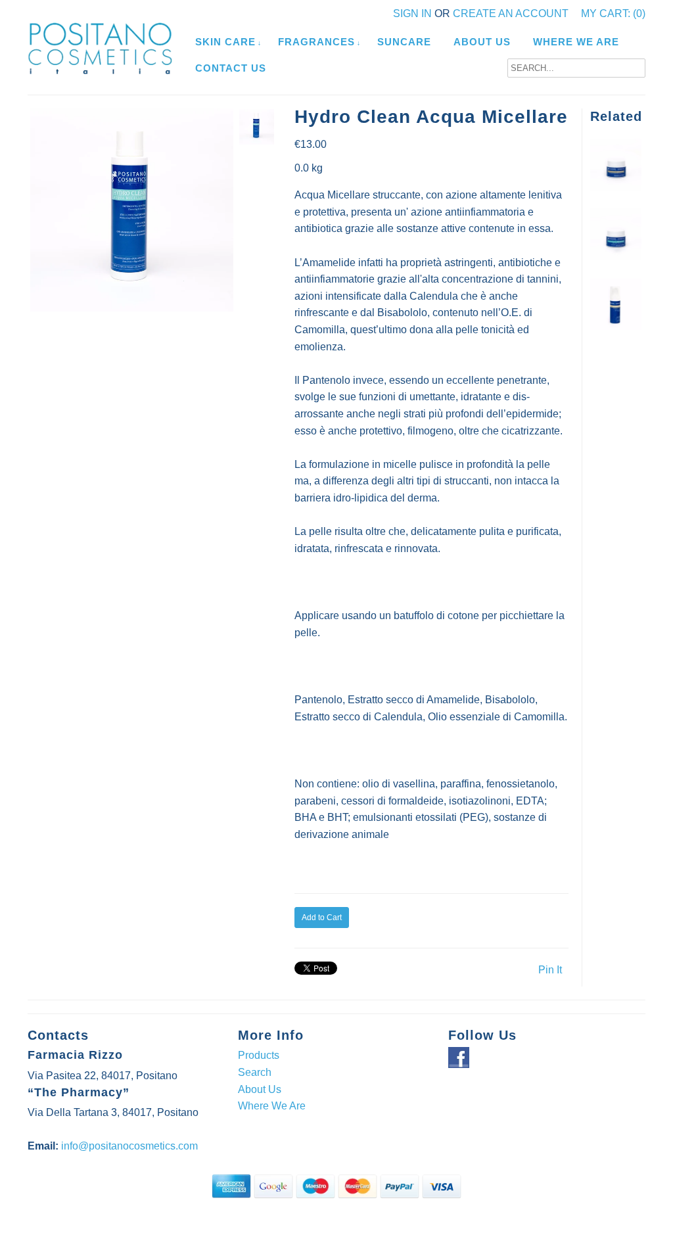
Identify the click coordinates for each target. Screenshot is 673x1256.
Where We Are (576, 41)
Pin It (550, 969)
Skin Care (225, 41)
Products (258, 1055)
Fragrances (316, 41)
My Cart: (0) (613, 13)
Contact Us (230, 68)
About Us (482, 41)
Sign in (412, 13)
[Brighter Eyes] (616, 326)
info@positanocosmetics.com (129, 1145)
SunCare (404, 41)
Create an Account (511, 13)
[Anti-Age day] (616, 256)
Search (254, 1072)
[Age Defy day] (616, 187)
